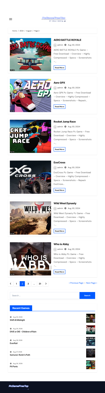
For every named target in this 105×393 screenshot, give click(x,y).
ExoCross (59, 162)
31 (40, 283)
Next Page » (91, 283)
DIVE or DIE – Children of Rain (23, 331)
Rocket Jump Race (65, 121)
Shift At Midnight (17, 320)
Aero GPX (59, 82)
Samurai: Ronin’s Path (20, 355)
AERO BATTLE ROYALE (67, 39)
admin (60, 45)
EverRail (14, 343)
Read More (59, 67)
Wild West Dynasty (65, 203)
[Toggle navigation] (10, 19)
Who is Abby (61, 244)
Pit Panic (14, 366)
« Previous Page (76, 283)
